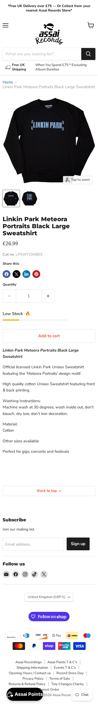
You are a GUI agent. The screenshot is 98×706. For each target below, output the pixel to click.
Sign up (78, 544)
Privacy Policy (33, 678)
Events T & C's (65, 667)
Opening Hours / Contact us (30, 673)
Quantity (9, 285)
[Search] (88, 54)
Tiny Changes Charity (67, 684)
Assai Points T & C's (62, 662)
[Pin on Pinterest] (36, 274)
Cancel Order (49, 689)
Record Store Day (70, 673)
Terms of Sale (59, 678)
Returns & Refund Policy (27, 684)
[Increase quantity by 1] (48, 296)
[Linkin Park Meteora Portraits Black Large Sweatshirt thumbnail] (11, 198)
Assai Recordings (28, 662)
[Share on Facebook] (6, 274)
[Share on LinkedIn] (26, 274)
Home (8, 82)
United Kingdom (46, 597)
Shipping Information (32, 667)
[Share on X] (16, 274)
